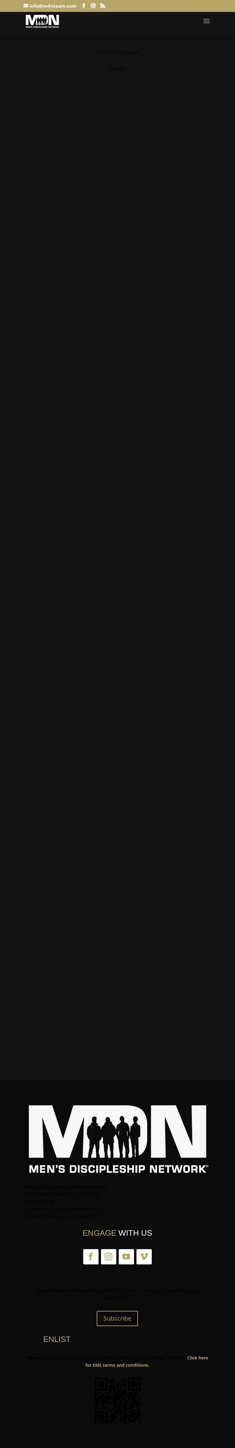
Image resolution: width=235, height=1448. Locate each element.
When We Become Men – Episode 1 (74, 199)
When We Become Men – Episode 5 (74, 524)
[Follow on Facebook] (91, 1256)
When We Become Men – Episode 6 (74, 686)
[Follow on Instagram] (108, 1256)
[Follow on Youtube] (126, 1256)
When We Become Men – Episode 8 (74, 1010)
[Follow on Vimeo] (144, 1256)
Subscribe (117, 1318)
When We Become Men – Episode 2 (74, 361)
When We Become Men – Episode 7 (74, 848)
